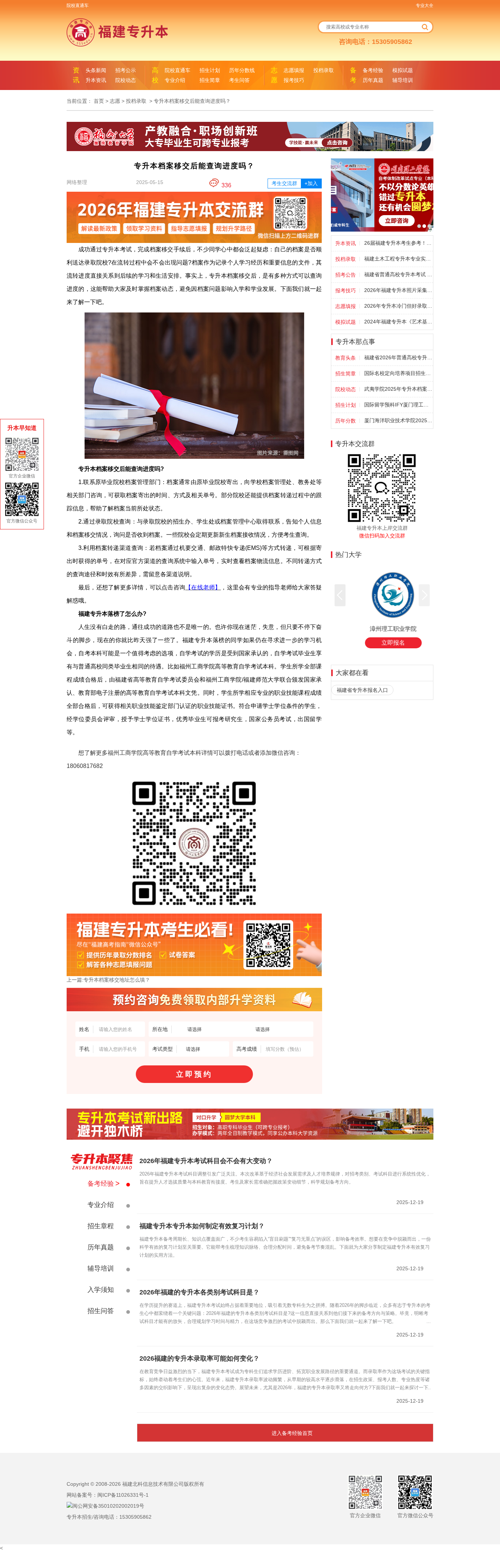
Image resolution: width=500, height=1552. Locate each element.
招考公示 (125, 70)
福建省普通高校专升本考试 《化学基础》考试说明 (398, 274)
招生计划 (209, 70)
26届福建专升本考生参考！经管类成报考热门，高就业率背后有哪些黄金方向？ (398, 242)
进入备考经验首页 (292, 1433)
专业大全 (424, 5)
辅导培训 (402, 80)
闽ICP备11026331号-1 (123, 1495)
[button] (340, 595)
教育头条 (345, 358)
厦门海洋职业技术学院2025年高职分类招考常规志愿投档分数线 (398, 420)
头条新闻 (96, 70)
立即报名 (382, 643)
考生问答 (239, 80)
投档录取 (323, 70)
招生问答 (100, 1311)
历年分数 (345, 421)
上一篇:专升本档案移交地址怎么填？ (108, 980)
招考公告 (345, 275)
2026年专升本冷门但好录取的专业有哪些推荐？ (398, 305)
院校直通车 (78, 5)
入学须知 (100, 1289)
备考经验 (373, 70)
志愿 (115, 101)
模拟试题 (402, 70)
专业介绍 (175, 80)
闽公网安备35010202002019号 (108, 1506)
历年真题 (373, 80)
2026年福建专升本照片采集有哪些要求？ (398, 290)
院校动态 (125, 80)
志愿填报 (294, 70)
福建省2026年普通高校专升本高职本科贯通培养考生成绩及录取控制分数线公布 (398, 357)
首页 (99, 101)
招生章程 (100, 1226)
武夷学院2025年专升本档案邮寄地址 (398, 388)
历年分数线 (242, 70)
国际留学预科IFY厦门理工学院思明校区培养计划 (398, 404)
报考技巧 (294, 80)
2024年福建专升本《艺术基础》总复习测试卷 (398, 321)
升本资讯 (96, 80)
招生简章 (209, 80)
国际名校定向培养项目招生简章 (398, 373)
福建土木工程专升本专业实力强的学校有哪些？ (398, 258)
